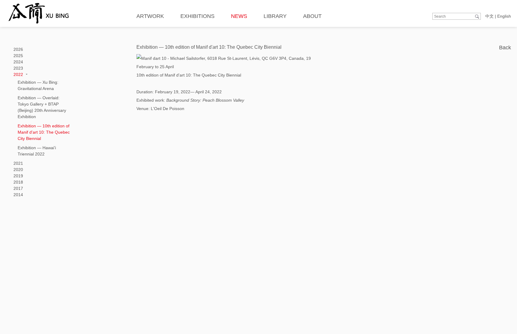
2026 (18, 49)
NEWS (239, 16)
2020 (18, 169)
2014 (18, 194)
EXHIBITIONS (197, 16)
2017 (18, 188)
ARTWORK (150, 16)
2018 (18, 182)
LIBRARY (275, 16)
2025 (18, 55)
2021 (18, 163)
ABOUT (312, 16)
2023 (18, 68)
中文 (489, 16)
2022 (18, 74)
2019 (18, 175)
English (504, 16)
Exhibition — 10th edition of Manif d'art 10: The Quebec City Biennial (44, 132)
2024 (18, 62)
